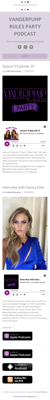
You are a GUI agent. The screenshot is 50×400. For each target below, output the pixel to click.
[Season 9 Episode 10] (25, 98)
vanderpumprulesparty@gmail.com (25, 396)
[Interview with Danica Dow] (25, 233)
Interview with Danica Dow (23, 187)
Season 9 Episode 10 (18, 66)
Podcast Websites (41, 392)
